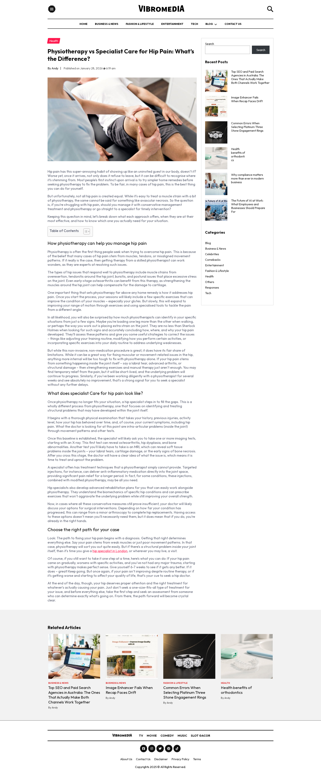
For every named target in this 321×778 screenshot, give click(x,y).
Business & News (106, 24)
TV (141, 735)
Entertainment (172, 24)
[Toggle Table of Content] (85, 231)
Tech (194, 24)
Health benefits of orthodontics (236, 690)
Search (209, 44)
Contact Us (233, 24)
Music (182, 735)
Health (209, 276)
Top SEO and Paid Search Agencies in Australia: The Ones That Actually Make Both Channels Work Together (250, 77)
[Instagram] (152, 748)
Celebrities (212, 254)
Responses (212, 287)
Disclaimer (161, 759)
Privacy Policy (180, 759)
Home (83, 24)
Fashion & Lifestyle (140, 24)
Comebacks (213, 259)
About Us (126, 759)
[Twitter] (160, 748)
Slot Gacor (200, 735)
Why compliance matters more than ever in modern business (247, 178)
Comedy (167, 735)
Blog (209, 24)
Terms (197, 759)
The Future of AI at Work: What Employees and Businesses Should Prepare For (248, 206)
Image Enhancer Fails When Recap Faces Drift (247, 99)
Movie (152, 735)
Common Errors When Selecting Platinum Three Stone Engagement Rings (247, 126)
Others (209, 282)
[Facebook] (144, 748)
